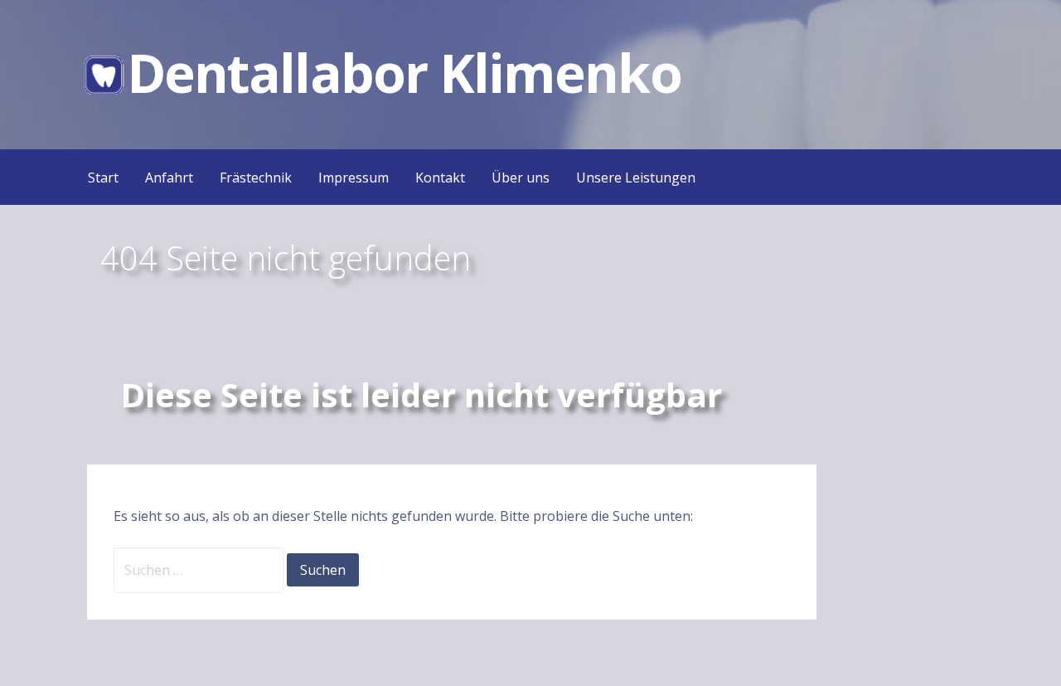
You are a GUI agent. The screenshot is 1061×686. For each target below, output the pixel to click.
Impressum (353, 177)
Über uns (521, 177)
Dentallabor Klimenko (404, 72)
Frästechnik (256, 177)
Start (103, 177)
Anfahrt (169, 177)
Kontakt (440, 177)
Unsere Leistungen (635, 177)
